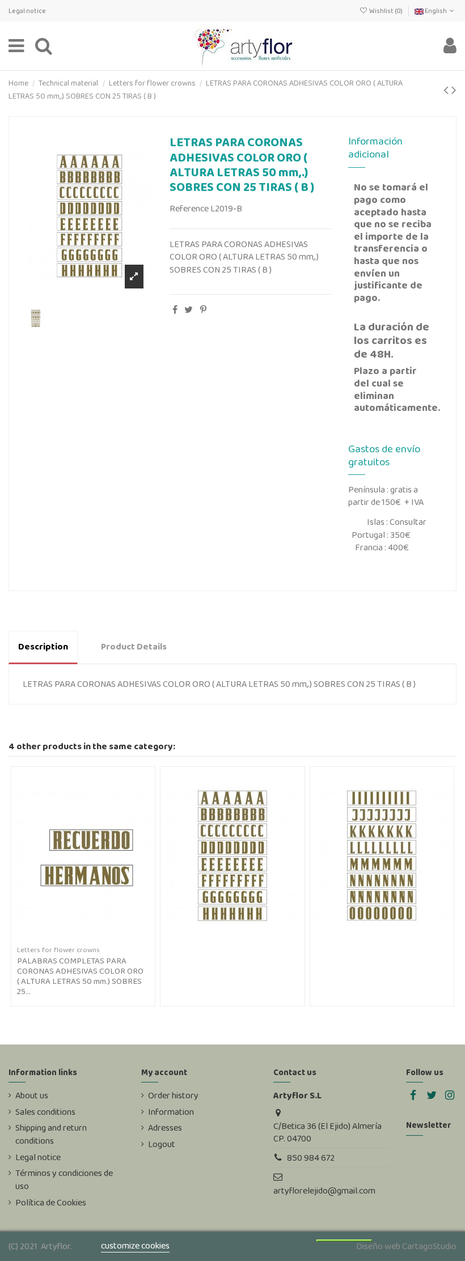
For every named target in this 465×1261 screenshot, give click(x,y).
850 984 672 (311, 1157)
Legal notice (27, 11)
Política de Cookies (50, 1202)
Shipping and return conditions (51, 1134)
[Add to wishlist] (74, 938)
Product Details (134, 646)
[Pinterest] (203, 309)
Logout (161, 1144)
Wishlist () (385, 11)
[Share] (174, 309)
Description (43, 646)
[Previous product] (447, 90)
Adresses (165, 1128)
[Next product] (453, 90)
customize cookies (135, 1245)
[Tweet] (188, 309)
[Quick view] (92, 938)
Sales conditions (45, 1112)
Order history (173, 1095)
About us (31, 1095)
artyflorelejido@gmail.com (324, 1190)
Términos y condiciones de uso (64, 1179)
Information (171, 1112)
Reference (189, 208)
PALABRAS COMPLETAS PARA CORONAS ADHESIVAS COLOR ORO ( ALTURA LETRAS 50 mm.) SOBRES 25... (80, 975)
